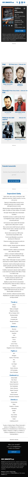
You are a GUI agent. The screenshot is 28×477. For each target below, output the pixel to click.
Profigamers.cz (13, 427)
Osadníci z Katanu (14, 406)
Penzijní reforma (14, 321)
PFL (14, 359)
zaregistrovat (16, 446)
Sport (14, 425)
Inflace (14, 304)
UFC (14, 353)
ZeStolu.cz (20, 427)
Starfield (14, 333)
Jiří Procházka (14, 370)
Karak (14, 419)
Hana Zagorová (14, 382)
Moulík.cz (10, 430)
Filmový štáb (5, 91)
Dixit (14, 412)
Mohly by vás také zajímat (8, 118)
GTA (14, 335)
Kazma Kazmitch (14, 384)
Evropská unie (14, 319)
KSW (14, 362)
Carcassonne (14, 402)
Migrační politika (14, 311)
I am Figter (14, 364)
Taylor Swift (14, 392)
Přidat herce (14, 64)
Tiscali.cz (14, 302)
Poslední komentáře (9, 166)
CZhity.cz (6, 432)
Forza (14, 339)
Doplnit (14, 452)
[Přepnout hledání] (17, 2)
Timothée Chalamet (14, 396)
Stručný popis (13, 40)
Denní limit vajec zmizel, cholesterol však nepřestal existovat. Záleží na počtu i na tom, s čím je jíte (14, 198)
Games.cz (14, 326)
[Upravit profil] (24, 8)
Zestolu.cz (14, 399)
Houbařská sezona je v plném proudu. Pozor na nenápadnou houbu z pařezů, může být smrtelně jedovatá (14, 218)
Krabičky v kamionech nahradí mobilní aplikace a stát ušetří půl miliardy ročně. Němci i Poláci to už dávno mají (14, 271)
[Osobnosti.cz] (8, 2)
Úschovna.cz (22, 429)
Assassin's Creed (14, 331)
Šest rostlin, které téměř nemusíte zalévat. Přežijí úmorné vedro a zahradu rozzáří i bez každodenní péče (14, 228)
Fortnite (14, 341)
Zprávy (10, 425)
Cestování (22, 425)
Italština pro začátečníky (19, 10)
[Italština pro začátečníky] (7, 15)
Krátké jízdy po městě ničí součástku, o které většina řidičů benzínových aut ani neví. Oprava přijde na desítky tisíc (14, 289)
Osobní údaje (12, 471)
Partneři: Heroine (14, 439)
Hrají (4, 64)
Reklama (3, 471)
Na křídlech (14, 416)
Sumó (14, 366)
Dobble (14, 410)
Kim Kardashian (14, 386)
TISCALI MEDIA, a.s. (15, 473)
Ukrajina (14, 307)
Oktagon (14, 355)
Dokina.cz (21, 430)
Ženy (17, 425)
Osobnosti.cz (14, 375)
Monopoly (14, 408)
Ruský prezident (14, 315)
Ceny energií (14, 317)
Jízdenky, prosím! (14, 421)
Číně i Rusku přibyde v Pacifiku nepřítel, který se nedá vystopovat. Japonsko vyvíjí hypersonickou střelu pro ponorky (14, 277)
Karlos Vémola (14, 368)
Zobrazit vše (22, 64)
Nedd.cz (5, 430)
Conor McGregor (14, 372)
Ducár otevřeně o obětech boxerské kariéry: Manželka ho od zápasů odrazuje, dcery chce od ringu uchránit (14, 295)
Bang (14, 404)
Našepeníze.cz (13, 432)
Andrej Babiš (14, 377)
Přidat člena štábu (14, 90)
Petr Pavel (14, 380)
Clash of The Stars (14, 357)
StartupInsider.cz (14, 434)
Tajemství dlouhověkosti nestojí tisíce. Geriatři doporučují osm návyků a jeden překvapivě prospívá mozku (14, 204)
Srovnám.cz (20, 432)
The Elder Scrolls (14, 346)
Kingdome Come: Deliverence (14, 348)
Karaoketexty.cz (14, 429)
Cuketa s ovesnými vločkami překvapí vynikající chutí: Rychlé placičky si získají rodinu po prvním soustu (14, 255)
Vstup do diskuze (14, 181)
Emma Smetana (14, 394)
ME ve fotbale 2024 (14, 313)
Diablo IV (14, 337)
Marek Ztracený (14, 390)
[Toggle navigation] (24, 2)
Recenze (14, 329)
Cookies (7, 471)
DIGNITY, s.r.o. (4, 474)
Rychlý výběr (20, 31)
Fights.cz (14, 351)
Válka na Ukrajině (14, 309)
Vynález (14, 323)
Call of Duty (14, 343)
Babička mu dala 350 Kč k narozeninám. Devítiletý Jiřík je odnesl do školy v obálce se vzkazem (14, 283)
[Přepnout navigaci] (19, 2)
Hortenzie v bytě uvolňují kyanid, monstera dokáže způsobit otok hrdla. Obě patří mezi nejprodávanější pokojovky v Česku (14, 265)
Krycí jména (14, 414)
